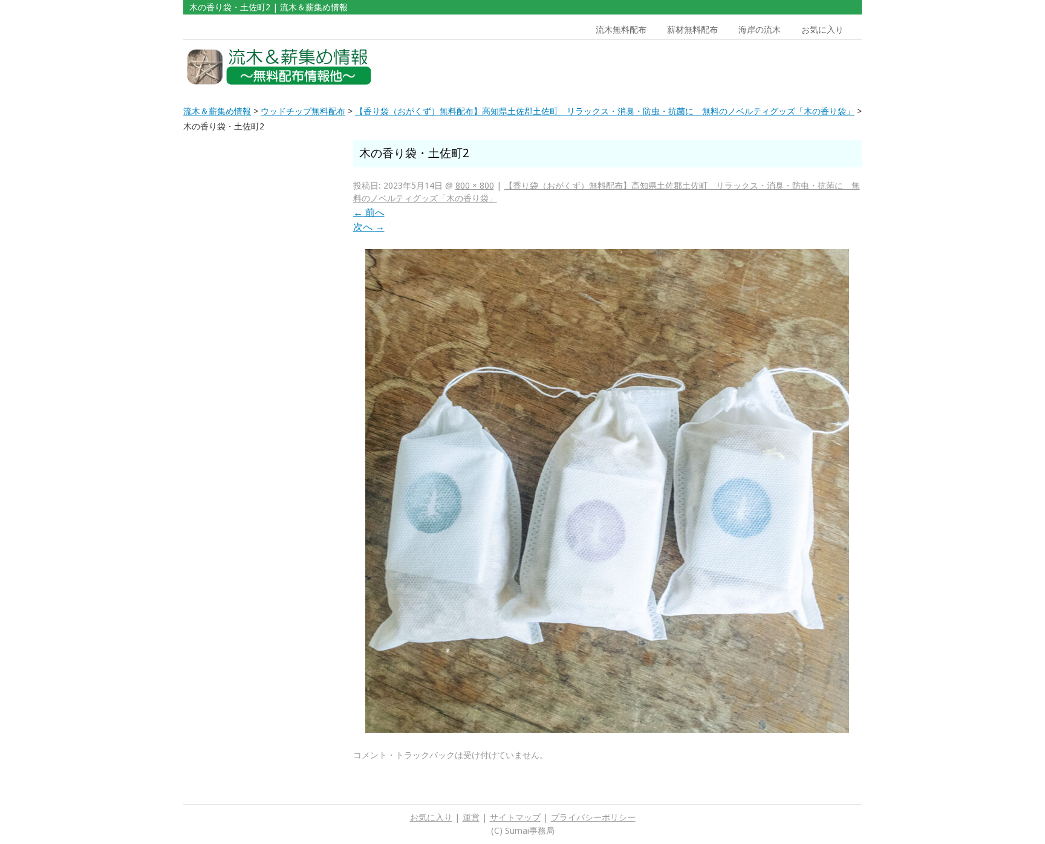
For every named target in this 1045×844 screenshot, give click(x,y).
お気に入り (822, 29)
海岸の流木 (759, 29)
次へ (369, 227)
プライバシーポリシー (593, 817)
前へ (369, 212)
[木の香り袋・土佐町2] (607, 729)
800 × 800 (474, 185)
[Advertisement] (775, 67)
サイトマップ (515, 817)
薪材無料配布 (692, 29)
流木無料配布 (621, 29)
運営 (471, 817)
